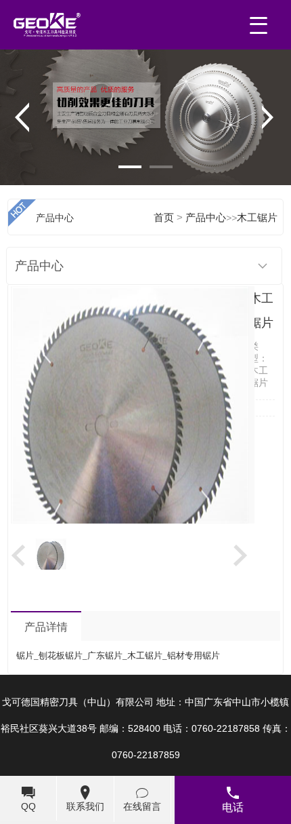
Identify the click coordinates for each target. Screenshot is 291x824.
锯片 (25, 655)
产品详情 (46, 627)
